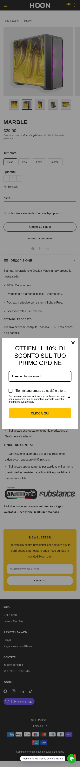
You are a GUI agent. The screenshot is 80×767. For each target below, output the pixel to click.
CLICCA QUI (40, 413)
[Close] (73, 342)
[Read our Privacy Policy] (69, 396)
